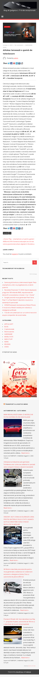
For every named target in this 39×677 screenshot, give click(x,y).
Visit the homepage (33, 274)
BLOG (6, 327)
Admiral (28, 672)
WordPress (19, 672)
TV (10, 233)
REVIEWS (7, 344)
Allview (6, 233)
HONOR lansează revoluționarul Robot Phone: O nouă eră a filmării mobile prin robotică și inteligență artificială (19, 307)
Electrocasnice (9, 332)
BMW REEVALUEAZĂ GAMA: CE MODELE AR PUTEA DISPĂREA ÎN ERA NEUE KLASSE (18, 416)
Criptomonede (9, 329)
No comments (19, 45)
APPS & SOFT (8, 324)
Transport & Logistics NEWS (16, 404)
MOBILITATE (8, 337)
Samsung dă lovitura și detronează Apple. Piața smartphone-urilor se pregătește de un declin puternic (19, 284)
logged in (15, 254)
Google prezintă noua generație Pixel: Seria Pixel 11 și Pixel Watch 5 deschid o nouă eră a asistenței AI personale (18, 300)
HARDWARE (28, 45)
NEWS (5, 47)
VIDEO (6, 347)
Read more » (25, 453)
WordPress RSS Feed (31, 665)
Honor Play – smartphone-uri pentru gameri (19, 239)
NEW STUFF (8, 339)
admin (16, 58)
